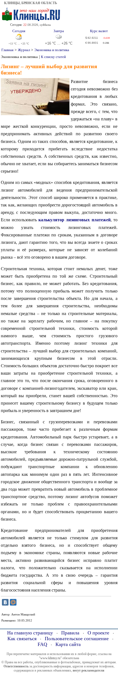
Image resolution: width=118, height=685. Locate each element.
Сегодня (18, 31)
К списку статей (53, 57)
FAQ (42, 644)
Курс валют (99, 31)
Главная (7, 50)
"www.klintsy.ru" (50, 658)
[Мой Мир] (13, 602)
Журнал (24, 50)
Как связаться (21, 638)
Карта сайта (68, 644)
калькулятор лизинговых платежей (74, 219)
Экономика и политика (51, 50)
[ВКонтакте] (5, 602)
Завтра (59, 31)
